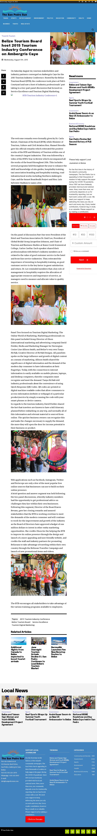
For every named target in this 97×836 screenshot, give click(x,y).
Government (74, 82)
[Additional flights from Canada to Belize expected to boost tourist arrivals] (18, 641)
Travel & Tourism (8, 36)
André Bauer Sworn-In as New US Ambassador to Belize (81, 116)
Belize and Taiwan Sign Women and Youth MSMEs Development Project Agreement (12, 720)
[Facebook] (79, 1)
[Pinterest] (89, 1)
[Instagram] (82, 1)
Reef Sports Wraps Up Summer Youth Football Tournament (80, 103)
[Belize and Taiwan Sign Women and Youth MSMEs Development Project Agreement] (13, 702)
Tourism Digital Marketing (23, 625)
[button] (92, 29)
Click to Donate (35, 819)
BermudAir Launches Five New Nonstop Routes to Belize (58, 652)
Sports (71, 98)
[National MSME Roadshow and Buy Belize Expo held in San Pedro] (84, 702)
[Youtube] (95, 1)
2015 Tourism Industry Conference (35, 619)
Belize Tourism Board (21, 622)
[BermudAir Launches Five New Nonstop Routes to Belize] (59, 641)
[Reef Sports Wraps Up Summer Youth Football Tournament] (36, 702)
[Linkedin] (85, 1)
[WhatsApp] (3, 92)
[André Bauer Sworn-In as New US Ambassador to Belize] (60, 702)
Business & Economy (76, 124)
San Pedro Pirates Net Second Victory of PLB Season (80, 141)
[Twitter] (92, 1)
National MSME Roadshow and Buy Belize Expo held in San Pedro (82, 129)
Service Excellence (40, 622)
